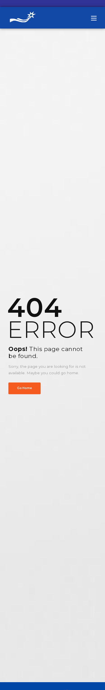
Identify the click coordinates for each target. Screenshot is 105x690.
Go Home (24, 388)
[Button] (94, 18)
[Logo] (22, 17)
